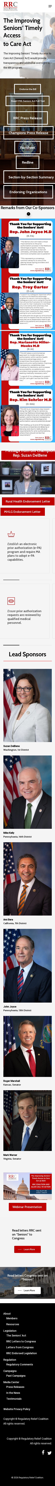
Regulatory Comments (19, 1364)
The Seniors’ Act (16, 1335)
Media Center (11, 1382)
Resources (12, 1324)
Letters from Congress (20, 1347)
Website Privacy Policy (16, 1409)
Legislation (9, 1330)
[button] (50, 6)
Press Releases (15, 1386)
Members (11, 1318)
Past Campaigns (16, 1375)
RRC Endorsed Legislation (21, 1353)
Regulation (9, 1359)
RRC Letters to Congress (21, 1341)
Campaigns (10, 1370)
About (7, 1313)
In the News (13, 1392)
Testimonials (14, 1398)
